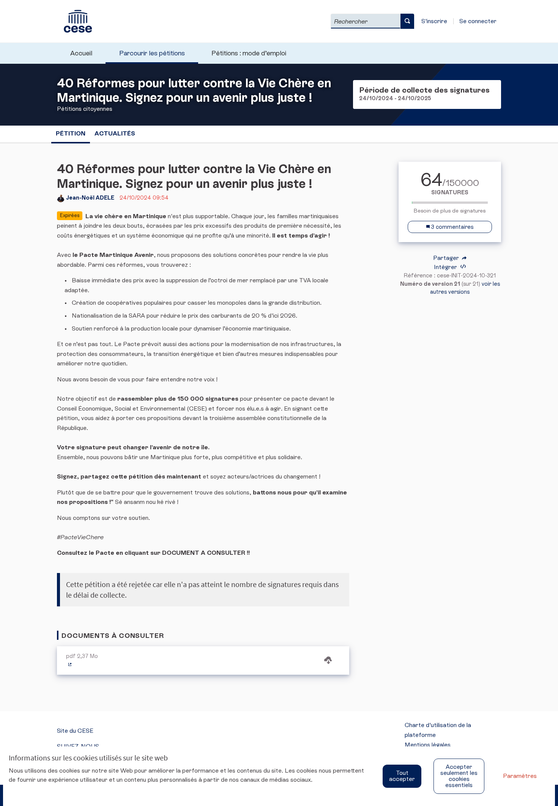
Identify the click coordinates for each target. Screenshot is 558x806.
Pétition (70, 133)
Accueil (81, 53)
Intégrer (446, 267)
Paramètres (520, 775)
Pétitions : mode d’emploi (248, 53)
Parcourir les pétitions (152, 53)
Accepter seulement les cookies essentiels (459, 776)
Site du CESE (75, 730)
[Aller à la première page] (74, 21)
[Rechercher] (407, 21)
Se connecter (478, 21)
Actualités (115, 133)
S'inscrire (434, 21)
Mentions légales (428, 744)
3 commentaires (451, 227)
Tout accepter (402, 775)
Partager (446, 258)
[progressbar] (450, 203)
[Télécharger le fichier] (328, 660)
